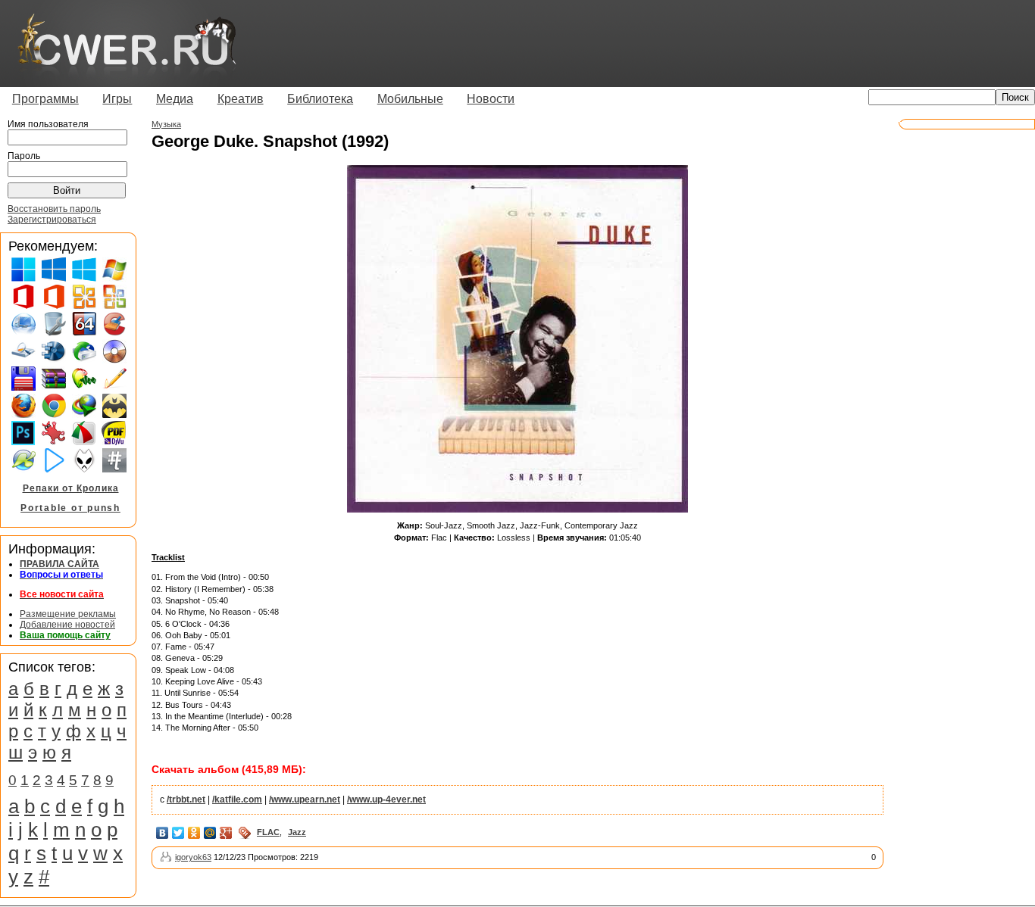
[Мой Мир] (210, 833)
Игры (117, 98)
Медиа (174, 98)
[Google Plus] (226, 833)
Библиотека (320, 98)
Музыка (166, 124)
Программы (45, 98)
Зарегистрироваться (52, 219)
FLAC (268, 832)
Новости (490, 98)
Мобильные (410, 98)
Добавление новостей (67, 624)
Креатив (240, 98)
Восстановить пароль (54, 209)
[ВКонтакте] (162, 833)
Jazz (297, 832)
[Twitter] (178, 833)
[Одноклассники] (194, 833)
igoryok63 (193, 857)
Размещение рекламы (68, 614)
